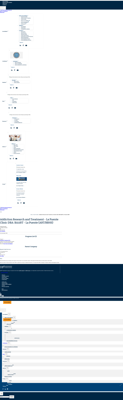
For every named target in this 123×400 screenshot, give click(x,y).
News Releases (15, 98)
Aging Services (23, 32)
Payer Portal (4, 277)
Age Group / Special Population (5, 242)
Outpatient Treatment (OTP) (5, 240)
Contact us (4, 4)
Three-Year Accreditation (8, 243)
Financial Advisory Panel (18, 150)
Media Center (14, 102)
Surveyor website (5, 278)
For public (16, 120)
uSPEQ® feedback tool (18, 122)
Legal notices (4, 279)
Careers (15, 152)
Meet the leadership (17, 148)
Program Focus (2, 241)
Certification (5, 343)
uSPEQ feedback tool (8, 365)
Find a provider (5, 1)
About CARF (16, 144)
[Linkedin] (1, 296)
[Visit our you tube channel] (26, 45)
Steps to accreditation (25, 20)
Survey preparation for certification (20, 64)
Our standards (23, 26)
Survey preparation (24, 22)
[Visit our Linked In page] (20, 45)
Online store (5, 3)
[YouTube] (3, 296)
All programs (23, 31)
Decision (1, 243)
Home (32, 214)
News (4, 354)
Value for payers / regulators (26, 18)
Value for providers (24, 16)
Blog (13, 100)
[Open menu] (1, 211)
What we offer (16, 81)
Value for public (23, 19)
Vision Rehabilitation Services (26, 40)
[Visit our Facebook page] (23, 45)
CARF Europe (27, 270)
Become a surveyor (17, 153)
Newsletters (14, 101)
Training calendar (17, 82)
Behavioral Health (24, 34)
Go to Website (2, 231)
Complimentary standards (11, 330)
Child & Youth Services (25, 35)
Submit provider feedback (7, 2)
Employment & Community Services (27, 36)
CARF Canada (16, 146)
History (15, 147)
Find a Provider (35, 214)
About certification (18, 62)
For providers (16, 121)
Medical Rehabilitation (24, 37)
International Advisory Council (18, 149)
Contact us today (4, 272)
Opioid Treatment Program (25, 38)
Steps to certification (18, 63)
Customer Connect (5, 276)
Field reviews (23, 27)
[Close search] (1, 393)
